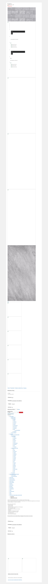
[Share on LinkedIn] (13, 413)
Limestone (14, 421)
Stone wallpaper (17, 430)
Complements (11, 488)
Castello (14, 452)
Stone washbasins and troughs (14, 474)
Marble (14, 420)
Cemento (14, 455)
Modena (14, 465)
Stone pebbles (11, 482)
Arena (14, 450)
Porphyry (14, 423)
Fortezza (14, 462)
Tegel (14, 470)
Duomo (14, 460)
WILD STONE (13, 417)
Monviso (14, 466)
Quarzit (14, 424)
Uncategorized (11, 491)
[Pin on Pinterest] (12, 413)
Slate (14, 429)
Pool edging (13, 472)
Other (10, 492)
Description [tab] (12, 496)
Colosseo (14, 457)
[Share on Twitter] (10, 413)
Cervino (14, 456)
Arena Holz (15, 451)
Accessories (11, 487)
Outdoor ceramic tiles (14, 448)
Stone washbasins (14, 476)
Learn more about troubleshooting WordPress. (15, 579)
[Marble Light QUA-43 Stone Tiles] (22, 571)
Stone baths (11, 477)
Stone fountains (11, 478)
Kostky (10, 493)
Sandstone (14, 428)
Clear (19, 409)
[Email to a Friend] (11, 413)
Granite (14, 419)
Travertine (14, 431)
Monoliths (10, 486)
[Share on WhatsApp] (8, 413)
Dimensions (10, 409)
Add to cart (21, 412)
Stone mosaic (11, 481)
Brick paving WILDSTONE (15, 434)
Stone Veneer (11, 416)
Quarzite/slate (15, 425)
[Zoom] (8, 301)
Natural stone (13, 418)
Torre (14, 471)
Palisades (10, 483)
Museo (14, 467)
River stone (15, 426)
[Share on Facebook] (9, 413)
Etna (14, 461)
